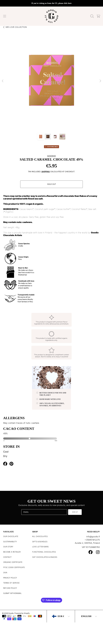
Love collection (16, 27)
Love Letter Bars (40, 547)
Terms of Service (11, 583)
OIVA (5, 572)
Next (100, 81)
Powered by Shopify (22, 613)
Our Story (8, 547)
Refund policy (10, 588)
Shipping (45, 171)
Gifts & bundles (39, 541)
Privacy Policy (10, 578)
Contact (7, 557)
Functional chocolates (44, 552)
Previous (3, 81)
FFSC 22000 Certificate (14, 567)
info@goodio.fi (93, 536)
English (86, 616)
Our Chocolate (10, 536)
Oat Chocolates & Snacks (44, 557)
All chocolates (40, 536)
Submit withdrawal (12, 593)
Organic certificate (12, 562)
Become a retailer (12, 552)
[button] (5, 16)
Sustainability (10, 541)
